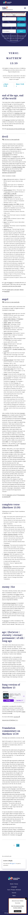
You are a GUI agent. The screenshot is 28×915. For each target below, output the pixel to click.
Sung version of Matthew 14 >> (10, 720)
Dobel (8, 107)
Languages (14, 887)
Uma (5, 215)
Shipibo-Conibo (7, 347)
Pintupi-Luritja (7, 313)
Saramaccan (7, 338)
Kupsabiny (6, 225)
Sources (14, 892)
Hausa (17, 594)
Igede (9, 322)
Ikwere (14, 612)
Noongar (6, 365)
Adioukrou (6, 229)
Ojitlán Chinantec (8, 197)
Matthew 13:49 (19, 113)
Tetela (5, 319)
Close (26, 899)
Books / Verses (14, 884)
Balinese (13, 319)
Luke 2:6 (13, 381)
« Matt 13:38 (5, 85)
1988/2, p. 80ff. (9, 193)
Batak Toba (6, 326)
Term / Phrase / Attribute (14, 889)
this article (6, 377)
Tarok (3, 610)
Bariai (5, 222)
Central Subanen (8, 190)
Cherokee (16, 450)
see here (16, 716)
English (23, 711)
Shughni (11, 282)
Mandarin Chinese (8, 204)
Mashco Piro (7, 324)
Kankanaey (6, 545)
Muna (5, 179)
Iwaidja (5, 374)
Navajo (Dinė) (7, 327)
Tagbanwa (6, 554)
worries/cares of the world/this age (16, 128)
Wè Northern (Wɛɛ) (8, 369)
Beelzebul (6, 291)
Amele (10, 106)
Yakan (5, 218)
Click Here (17, 911)
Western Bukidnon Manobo (11, 534)
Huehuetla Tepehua (9, 195)
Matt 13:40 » (20, 85)
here (19, 835)
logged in (13, 863)
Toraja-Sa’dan (5, 154)
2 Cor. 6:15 (7, 191)
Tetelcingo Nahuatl (7, 153)
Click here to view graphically (11, 139)
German (7, 120)
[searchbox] (9, 31)
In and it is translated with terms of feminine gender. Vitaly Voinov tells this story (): (14, 284)
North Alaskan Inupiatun (9, 603)
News (14, 895)
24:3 (24, 113)
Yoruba (15, 156)
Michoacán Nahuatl (8, 360)
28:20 (5, 115)
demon (21, 289)
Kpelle (9, 319)
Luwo (10, 109)
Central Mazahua (8, 333)
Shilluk (5, 322)
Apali (5, 352)
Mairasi (5, 184)
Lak (5, 282)
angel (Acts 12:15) (11, 495)
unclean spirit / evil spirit (13, 289)
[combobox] (9, 31)
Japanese (4, 415)
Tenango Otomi (7, 566)
